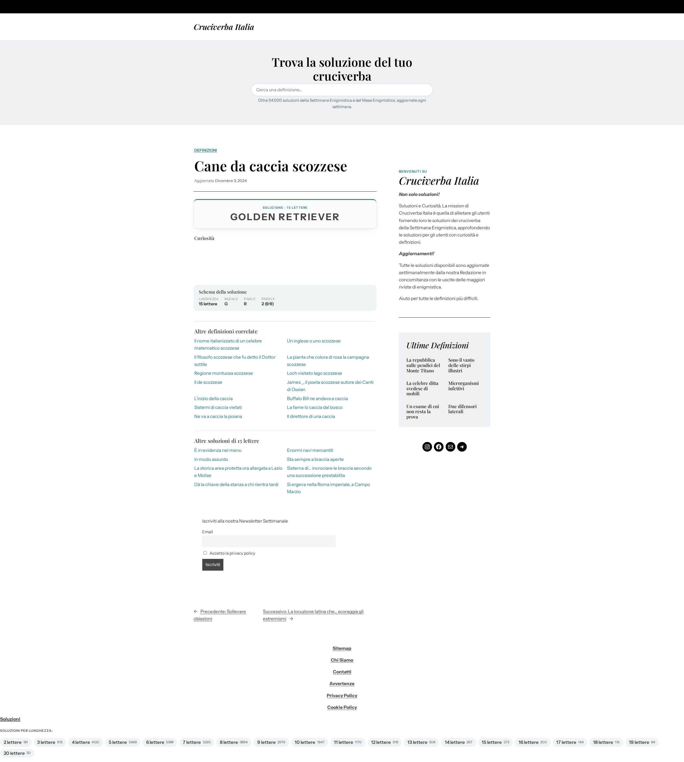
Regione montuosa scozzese (223, 373)
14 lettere (455, 742)
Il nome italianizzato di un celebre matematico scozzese (228, 344)
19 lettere (639, 742)
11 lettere (343, 742)
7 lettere (192, 742)
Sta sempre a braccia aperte (315, 459)
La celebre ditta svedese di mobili (422, 388)
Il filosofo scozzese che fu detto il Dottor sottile (234, 360)
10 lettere (305, 742)
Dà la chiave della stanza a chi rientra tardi (236, 484)
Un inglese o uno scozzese (314, 341)
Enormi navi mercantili (310, 450)
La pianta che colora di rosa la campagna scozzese (328, 360)
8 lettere (229, 742)
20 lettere (14, 753)
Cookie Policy (342, 707)
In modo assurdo (211, 459)
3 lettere (46, 742)
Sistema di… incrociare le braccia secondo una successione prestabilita (329, 471)
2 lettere (13, 742)
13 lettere (417, 742)
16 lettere (529, 742)
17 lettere (566, 742)
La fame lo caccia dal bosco (315, 407)
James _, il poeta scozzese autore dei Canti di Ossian (330, 386)
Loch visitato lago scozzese (314, 373)
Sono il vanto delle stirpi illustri (461, 365)
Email (207, 531)
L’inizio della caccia (213, 398)
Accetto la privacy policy (232, 553)
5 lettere (118, 742)
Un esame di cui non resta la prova (422, 412)
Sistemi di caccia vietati (218, 407)
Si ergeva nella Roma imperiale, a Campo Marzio (328, 488)
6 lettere (155, 742)
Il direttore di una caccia (311, 416)
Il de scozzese (208, 382)
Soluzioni (10, 719)
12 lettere (381, 742)
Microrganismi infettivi (463, 386)
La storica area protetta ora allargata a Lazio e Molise (238, 471)
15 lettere (492, 742)
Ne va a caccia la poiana (218, 416)
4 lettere (81, 742)
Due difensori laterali (462, 409)
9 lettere (266, 742)
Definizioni (205, 150)
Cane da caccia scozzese (270, 165)
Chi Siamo (342, 660)
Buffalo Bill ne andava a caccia (317, 398)
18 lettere (603, 742)
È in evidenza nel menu (218, 450)
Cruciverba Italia (224, 26)
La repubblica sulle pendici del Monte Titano (423, 365)
